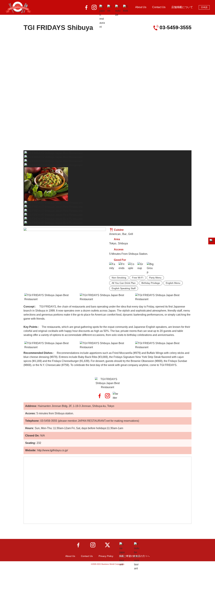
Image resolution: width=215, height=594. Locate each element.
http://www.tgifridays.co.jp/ (52, 450)
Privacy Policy (106, 556)
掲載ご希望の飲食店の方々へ (134, 556)
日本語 (204, 7)
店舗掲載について (182, 7)
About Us (140, 7)
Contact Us (158, 7)
